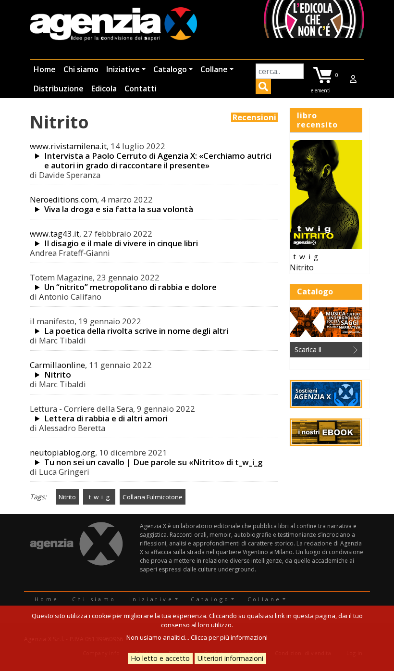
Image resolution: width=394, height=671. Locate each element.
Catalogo (170, 69)
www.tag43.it (54, 233)
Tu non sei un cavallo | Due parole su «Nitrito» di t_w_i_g (153, 462)
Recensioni (254, 117)
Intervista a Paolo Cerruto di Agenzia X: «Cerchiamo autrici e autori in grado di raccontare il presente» (157, 160)
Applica (263, 88)
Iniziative (123, 69)
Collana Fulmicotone (153, 497)
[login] (353, 79)
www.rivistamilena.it (68, 146)
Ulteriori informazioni (230, 658)
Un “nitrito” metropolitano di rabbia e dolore (130, 287)
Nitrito (57, 375)
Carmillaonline (57, 364)
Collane (214, 69)
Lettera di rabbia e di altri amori (106, 418)
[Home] (113, 25)
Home (45, 69)
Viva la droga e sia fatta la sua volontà (118, 209)
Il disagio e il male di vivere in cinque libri (121, 243)
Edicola (104, 88)
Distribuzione (59, 88)
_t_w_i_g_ (99, 497)
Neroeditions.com (63, 199)
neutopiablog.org (62, 452)
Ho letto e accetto (160, 658)
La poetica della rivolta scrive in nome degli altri (136, 331)
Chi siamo (80, 69)
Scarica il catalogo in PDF (320, 351)
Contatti (140, 88)
